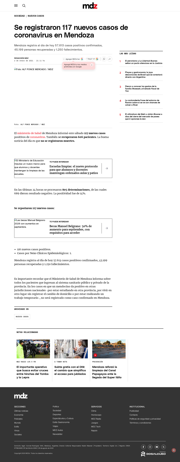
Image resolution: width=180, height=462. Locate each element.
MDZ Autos (58, 430)
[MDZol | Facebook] (143, 447)
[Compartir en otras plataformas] (109, 59)
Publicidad (134, 411)
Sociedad (19, 16)
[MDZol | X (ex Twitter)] (163, 447)
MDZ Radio (96, 419)
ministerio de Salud (29, 133)
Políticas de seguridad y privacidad (145, 419)
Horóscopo (96, 415)
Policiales (18, 419)
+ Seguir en (90, 59)
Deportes (57, 414)
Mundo (17, 423)
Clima (93, 411)
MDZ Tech (96, 426)
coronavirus (37, 137)
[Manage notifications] (174, 450)
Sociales (18, 434)
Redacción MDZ (21, 58)
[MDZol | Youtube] (157, 447)
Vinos (16, 430)
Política (56, 406)
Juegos (94, 423)
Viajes (55, 426)
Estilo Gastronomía (61, 422)
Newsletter (57, 434)
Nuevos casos (22, 317)
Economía (18, 415)
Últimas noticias (21, 411)
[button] (16, 5)
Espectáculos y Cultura (63, 418)
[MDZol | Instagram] (150, 447)
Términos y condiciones (140, 423)
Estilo (16, 426)
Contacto (134, 415)
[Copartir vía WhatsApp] (103, 59)
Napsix (94, 430)
